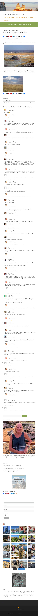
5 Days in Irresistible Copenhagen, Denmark (9, 471)
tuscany (19, 595)
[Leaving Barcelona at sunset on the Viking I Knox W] (31, 564)
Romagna (4, 595)
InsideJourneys (10, 273)
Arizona (4, 591)
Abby (8, 350)
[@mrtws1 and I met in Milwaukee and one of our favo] (6, 538)
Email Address (6, 501)
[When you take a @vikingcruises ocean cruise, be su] (15, 555)
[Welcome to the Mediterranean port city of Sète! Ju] (23, 564)
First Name (5, 505)
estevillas (18, 592)
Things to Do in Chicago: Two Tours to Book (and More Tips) (12, 465)
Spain (16, 595)
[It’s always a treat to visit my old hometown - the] (31, 530)
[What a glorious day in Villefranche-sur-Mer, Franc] (31, 555)
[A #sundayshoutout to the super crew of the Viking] (6, 555)
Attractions (5, 30)
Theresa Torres (10, 295)
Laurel (9, 174)
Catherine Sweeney (7, 33)
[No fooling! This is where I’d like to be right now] (23, 547)
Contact (12, 17)
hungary (11, 594)
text (5, 515)
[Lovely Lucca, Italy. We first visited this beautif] (23, 555)
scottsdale (13, 595)
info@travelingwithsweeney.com (8, 0)
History (8, 594)
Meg (10, 287)
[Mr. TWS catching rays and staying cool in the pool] (15, 530)
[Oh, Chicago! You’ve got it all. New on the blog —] (6, 530)
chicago (26, 591)
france (28, 592)
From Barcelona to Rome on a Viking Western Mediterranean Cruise (13, 468)
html (5, 514)
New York (20, 594)
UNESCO (22, 595)
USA (17, 30)
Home (5, 17)
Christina (9, 387)
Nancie (9, 362)
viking (27, 595)
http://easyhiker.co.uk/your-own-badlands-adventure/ (15, 340)
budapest (17, 591)
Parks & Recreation (12, 30)
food (25, 592)
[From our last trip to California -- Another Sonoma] (23, 538)
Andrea (9, 199)
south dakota (7, 100)
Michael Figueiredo (11, 236)
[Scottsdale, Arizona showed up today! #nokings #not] (31, 547)
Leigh (8, 120)
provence (31, 594)
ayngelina (9, 322)
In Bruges (33, 102)
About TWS (8, 17)
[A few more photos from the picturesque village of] (6, 564)
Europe (22, 592)
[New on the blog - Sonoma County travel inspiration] (15, 538)
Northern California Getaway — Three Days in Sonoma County (12, 466)
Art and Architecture (11, 591)
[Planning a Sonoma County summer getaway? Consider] (31, 538)
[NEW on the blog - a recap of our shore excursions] (15, 547)
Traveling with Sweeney (10, 13)
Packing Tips (31, 17)
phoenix (29, 594)
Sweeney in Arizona (24, 17)
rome (6, 595)
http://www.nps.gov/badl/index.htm (14, 210)
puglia (33, 594)
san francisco (9, 595)
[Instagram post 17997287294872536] (15, 564)
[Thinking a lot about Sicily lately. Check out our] (6, 547)
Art (5, 591)
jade (8, 247)
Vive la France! (6, 102)
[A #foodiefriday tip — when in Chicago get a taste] (23, 530)
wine (7, 596)
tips (17, 595)
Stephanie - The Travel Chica (12, 212)
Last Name (5, 509)
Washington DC (4, 596)
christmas (28, 591)
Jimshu (9, 134)
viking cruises (31, 595)
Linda (8, 158)
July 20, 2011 (14, 33)
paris (27, 594)
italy (13, 594)
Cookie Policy (6, 20)
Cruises (9, 592)
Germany (31, 592)
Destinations (18, 17)
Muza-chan (9, 109)
